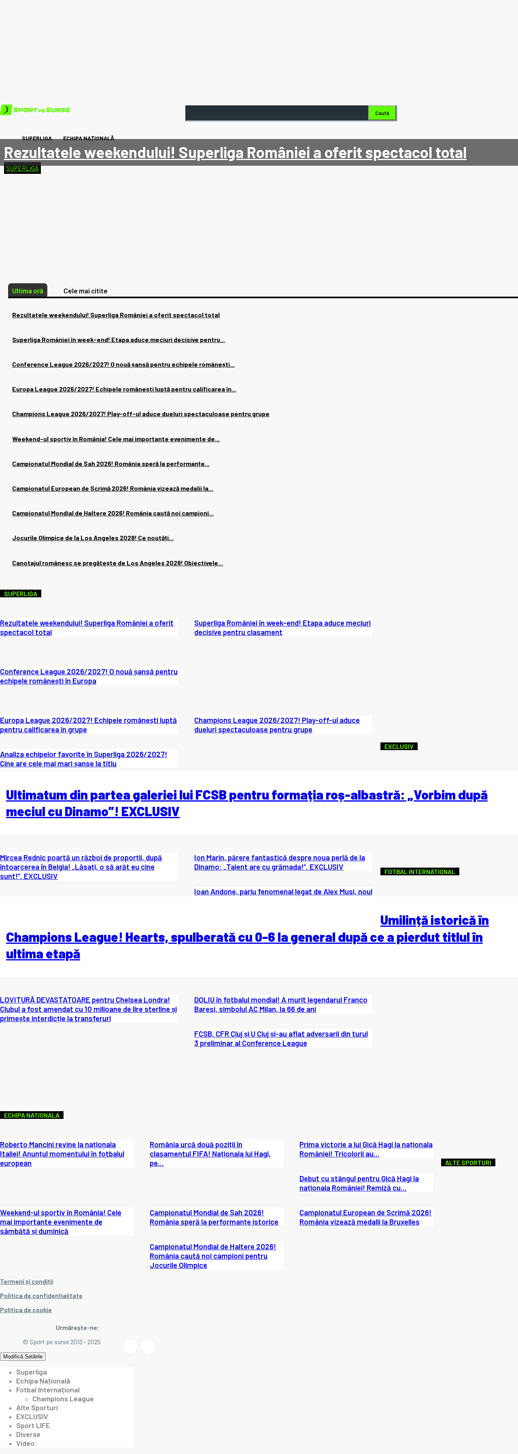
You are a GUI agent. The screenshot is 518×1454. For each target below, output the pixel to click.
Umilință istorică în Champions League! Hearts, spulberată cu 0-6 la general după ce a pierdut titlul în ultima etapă (247, 936)
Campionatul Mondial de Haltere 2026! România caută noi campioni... (113, 513)
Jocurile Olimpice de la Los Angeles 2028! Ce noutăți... (93, 537)
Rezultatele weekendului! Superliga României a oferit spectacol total (235, 152)
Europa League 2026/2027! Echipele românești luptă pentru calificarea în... (124, 389)
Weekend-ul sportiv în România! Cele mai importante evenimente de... (116, 439)
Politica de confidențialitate (41, 1295)
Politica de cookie (26, 1309)
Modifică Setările (22, 1357)
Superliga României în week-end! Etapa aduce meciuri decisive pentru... (118, 339)
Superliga (22, 168)
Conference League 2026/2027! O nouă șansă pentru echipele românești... (123, 364)
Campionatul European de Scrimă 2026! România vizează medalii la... (112, 488)
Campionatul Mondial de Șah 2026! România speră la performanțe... (111, 463)
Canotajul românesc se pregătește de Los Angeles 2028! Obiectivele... (117, 563)
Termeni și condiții (26, 1281)
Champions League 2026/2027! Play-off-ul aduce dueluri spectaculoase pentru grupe (141, 413)
